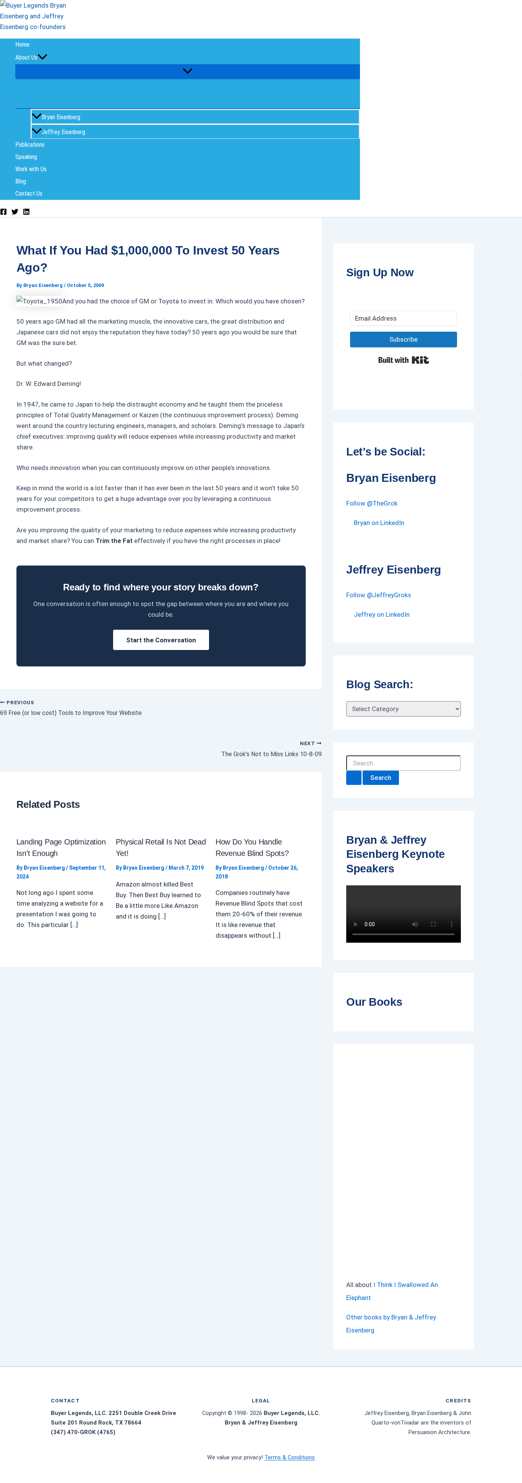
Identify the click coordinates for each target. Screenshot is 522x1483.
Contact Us (28, 193)
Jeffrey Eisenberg (63, 132)
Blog (20, 181)
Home (22, 44)
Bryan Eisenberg (61, 117)
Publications (30, 144)
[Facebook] (3, 213)
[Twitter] (14, 213)
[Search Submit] (354, 778)
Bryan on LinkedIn (379, 523)
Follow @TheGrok (371, 503)
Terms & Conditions (289, 1457)
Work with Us (31, 169)
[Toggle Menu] (187, 71)
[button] (42, 57)
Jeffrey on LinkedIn (382, 614)
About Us (26, 57)
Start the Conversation (161, 640)
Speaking (26, 156)
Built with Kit (403, 360)
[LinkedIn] (26, 213)
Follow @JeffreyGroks (378, 595)
